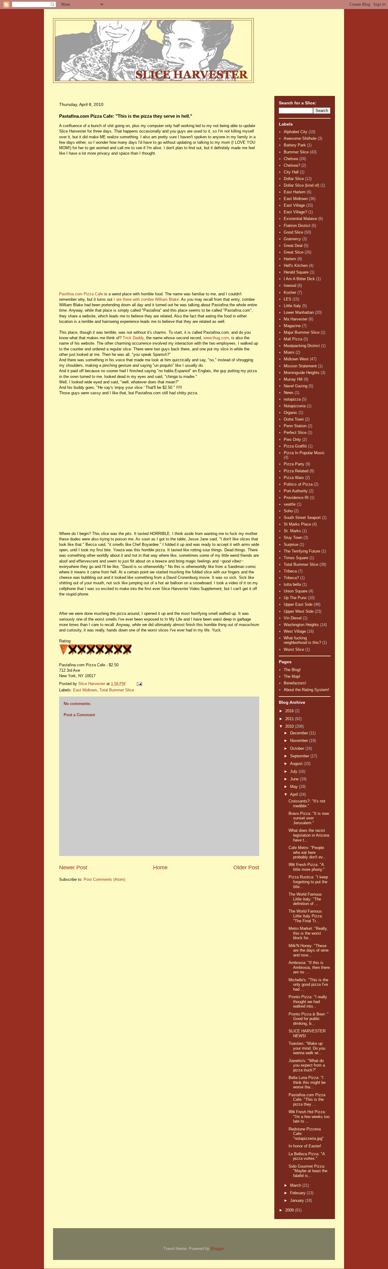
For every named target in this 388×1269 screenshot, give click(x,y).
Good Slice (293, 232)
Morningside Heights (301, 372)
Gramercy (292, 239)
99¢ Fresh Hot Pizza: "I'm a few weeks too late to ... (309, 1116)
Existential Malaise (300, 218)
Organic (290, 412)
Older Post (246, 867)
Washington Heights (301, 624)
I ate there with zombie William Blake (146, 299)
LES (287, 299)
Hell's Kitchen (296, 265)
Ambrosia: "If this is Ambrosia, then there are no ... (309, 967)
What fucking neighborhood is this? (302, 640)
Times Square (296, 558)
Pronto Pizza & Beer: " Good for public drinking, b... (309, 1019)
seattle (290, 504)
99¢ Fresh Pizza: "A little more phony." (307, 867)
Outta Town (294, 419)
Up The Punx (295, 597)
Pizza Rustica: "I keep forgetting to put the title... (308, 882)
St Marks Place (297, 524)
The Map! (292, 676)
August (297, 763)
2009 (290, 1210)
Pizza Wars (294, 477)
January (297, 1200)
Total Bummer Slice (116, 690)
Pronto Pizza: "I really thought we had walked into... (308, 1001)
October (297, 748)
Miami (289, 352)
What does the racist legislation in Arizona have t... (309, 835)
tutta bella (292, 584)
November (299, 740)
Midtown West (296, 359)
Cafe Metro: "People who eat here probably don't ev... (307, 852)
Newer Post (73, 867)
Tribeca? (291, 577)
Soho (288, 511)
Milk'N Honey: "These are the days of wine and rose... (309, 950)
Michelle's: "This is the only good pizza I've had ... (308, 985)
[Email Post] (139, 683)
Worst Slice (294, 649)
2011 (290, 718)
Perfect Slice (295, 432)
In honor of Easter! (305, 1146)
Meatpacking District (302, 345)
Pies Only (292, 439)
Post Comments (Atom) (104, 879)
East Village (294, 205)
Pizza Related (296, 471)
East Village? (295, 212)
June (295, 779)
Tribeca (290, 571)
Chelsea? (292, 165)
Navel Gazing (295, 386)
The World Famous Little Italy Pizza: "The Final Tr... (306, 916)
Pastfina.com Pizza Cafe (81, 294)
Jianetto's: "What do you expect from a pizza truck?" (307, 1065)
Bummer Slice (296, 152)
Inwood (290, 285)
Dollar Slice (294, 178)
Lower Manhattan (299, 312)
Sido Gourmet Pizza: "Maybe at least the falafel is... (308, 1171)
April (294, 794)
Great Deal (293, 245)
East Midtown (85, 690)
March (296, 1185)
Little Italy (292, 305)
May (294, 786)
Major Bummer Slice (301, 332)
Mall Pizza (293, 339)
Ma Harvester (295, 319)
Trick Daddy (133, 338)
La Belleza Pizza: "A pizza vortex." (307, 1156)
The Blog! (292, 669)
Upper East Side (298, 604)
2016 (290, 711)
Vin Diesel (293, 618)
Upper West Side (298, 611)
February (298, 1193)
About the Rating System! (306, 689)
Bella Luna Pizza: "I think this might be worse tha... (307, 1082)
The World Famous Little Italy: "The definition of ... (305, 899)
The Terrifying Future (302, 551)
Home (160, 867)
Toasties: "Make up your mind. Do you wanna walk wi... (307, 1048)
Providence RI (296, 497)
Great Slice (293, 252)
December (299, 733)
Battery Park (295, 145)
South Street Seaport (302, 517)
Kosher (290, 292)
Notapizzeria (295, 406)
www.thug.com (216, 338)
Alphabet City (295, 132)
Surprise (291, 544)
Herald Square (296, 272)
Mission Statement (300, 366)
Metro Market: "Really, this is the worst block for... (308, 933)
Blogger (217, 1248)
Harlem (290, 259)
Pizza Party (294, 464)
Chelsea (291, 158)
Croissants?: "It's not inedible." (307, 803)
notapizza (292, 399)
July (294, 771)
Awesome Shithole (300, 138)
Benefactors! (295, 683)
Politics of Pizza (298, 484)
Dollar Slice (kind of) (301, 185)
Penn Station (295, 426)
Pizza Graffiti (295, 446)
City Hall (291, 172)
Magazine (292, 325)
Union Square (295, 591)
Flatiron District (297, 225)
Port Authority (296, 491)
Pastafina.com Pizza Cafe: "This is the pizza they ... (307, 1100)
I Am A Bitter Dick (299, 279)
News (288, 392)
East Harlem (295, 192)
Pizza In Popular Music (304, 453)
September (300, 756)
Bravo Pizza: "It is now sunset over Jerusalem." (309, 818)
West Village (295, 631)
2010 (290, 726)
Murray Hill (293, 379)
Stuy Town (293, 537)
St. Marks (292, 531)
